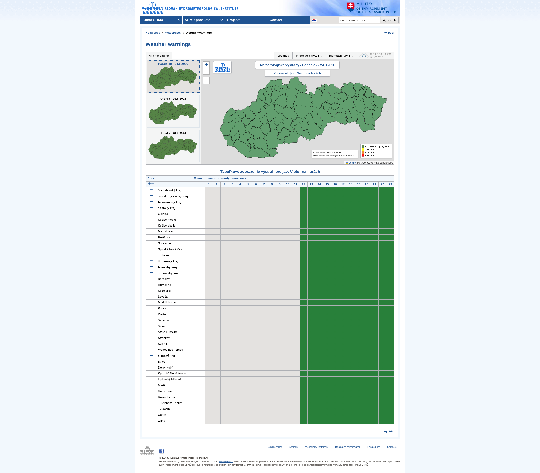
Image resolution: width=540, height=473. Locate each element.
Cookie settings (274, 447)
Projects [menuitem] (233, 20)
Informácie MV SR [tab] (340, 55)
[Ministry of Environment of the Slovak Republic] (372, 8)
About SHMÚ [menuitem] (152, 20)
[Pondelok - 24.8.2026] (173, 76)
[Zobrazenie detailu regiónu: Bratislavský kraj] (151, 190)
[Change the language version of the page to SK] (314, 20)
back (391, 32)
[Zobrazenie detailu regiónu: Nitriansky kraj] (151, 261)
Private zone (373, 447)
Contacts (392, 447)
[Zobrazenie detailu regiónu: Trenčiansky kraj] (151, 202)
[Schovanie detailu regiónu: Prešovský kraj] (151, 273)
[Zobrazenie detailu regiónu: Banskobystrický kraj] (151, 196)
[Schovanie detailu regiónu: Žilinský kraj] (151, 355)
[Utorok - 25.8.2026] (173, 111)
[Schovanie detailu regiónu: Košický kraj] (151, 208)
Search (391, 20)
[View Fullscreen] (206, 80)
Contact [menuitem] (276, 20)
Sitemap (293, 447)
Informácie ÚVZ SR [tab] (309, 55)
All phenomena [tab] (159, 55)
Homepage (153, 32)
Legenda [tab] (283, 55)
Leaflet (352, 162)
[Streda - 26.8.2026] (173, 146)
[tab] (375, 55)
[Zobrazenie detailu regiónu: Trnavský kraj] (151, 267)
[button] (206, 65)
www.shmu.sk (226, 461)
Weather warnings (199, 32)
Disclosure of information (347, 447)
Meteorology (173, 32)
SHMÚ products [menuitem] (197, 20)
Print (391, 431)
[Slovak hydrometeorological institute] (190, 8)
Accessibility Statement (316, 447)
